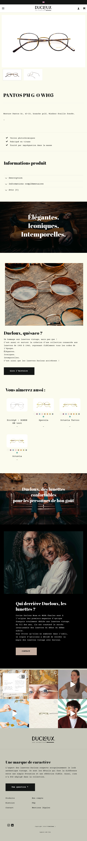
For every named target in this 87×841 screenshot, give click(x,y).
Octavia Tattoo (69, 420)
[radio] (34, 414)
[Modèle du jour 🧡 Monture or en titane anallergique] (72, 713)
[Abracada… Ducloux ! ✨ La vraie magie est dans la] (72, 684)
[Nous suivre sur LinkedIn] (12, 825)
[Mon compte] (78, 8)
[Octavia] (17, 441)
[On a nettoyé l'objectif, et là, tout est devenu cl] (14, 713)
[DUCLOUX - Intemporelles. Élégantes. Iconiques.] (43, 8)
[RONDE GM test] (17, 404)
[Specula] (43, 404)
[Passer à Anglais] (43, 2)
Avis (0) (14, 190)
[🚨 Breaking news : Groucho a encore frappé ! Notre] (14, 684)
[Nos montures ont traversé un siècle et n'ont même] (43, 684)
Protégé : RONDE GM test (17, 422)
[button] (3, 8)
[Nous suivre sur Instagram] (8, 825)
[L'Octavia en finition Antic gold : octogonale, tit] (43, 713)
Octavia (17, 456)
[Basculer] (6, 178)
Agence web (44, 832)
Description (15, 178)
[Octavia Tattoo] (69, 404)
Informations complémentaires (26, 184)
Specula (43, 420)
